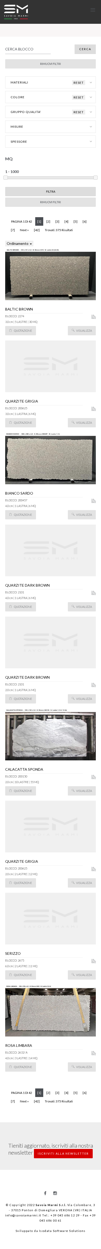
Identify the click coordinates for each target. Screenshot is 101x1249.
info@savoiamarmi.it (23, 1215)
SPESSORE (19, 141)
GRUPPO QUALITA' (47, 112)
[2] (48, 221)
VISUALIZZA (84, 330)
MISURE (17, 126)
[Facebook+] (45, 1193)
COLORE (47, 97)
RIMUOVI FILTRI (50, 202)
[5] (75, 221)
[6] (84, 221)
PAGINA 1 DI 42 (21, 221)
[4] (66, 221)
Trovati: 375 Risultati (59, 230)
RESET (79, 83)
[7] (13, 230)
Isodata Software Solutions (62, 1231)
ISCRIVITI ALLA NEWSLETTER (63, 1153)
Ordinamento (18, 243)
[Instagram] (55, 1193)
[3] (57, 221)
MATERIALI (47, 82)
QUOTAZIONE (22, 330)
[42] (37, 230)
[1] (40, 221)
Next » (24, 230)
